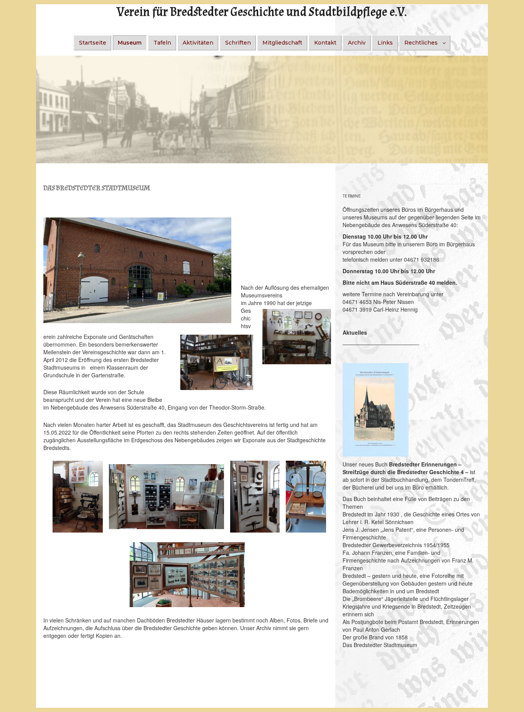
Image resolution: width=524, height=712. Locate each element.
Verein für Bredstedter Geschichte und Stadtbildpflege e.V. (262, 12)
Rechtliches (421, 42)
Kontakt (325, 42)
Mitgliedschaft (282, 42)
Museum (130, 42)
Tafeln (162, 42)
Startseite (92, 42)
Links (385, 42)
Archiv (357, 42)
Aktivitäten (198, 42)
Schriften (238, 42)
